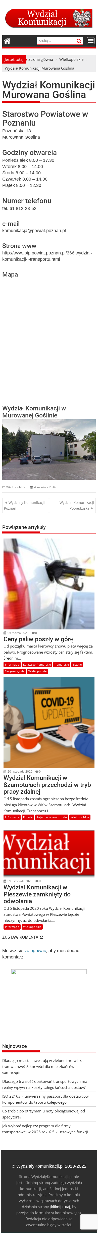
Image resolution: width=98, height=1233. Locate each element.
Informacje (12, 664)
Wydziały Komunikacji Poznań (24, 505)
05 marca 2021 (18, 633)
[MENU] (90, 40)
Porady (28, 817)
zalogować (35, 950)
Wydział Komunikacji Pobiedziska (77, 505)
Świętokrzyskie (14, 671)
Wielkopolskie (15, 487)
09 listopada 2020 (19, 881)
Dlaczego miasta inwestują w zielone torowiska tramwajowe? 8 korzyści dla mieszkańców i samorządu (42, 1066)
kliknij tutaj (60, 1206)
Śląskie (77, 664)
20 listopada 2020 (19, 771)
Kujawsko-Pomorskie (37, 664)
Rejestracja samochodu (52, 817)
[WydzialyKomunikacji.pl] (7, 40)
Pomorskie (62, 664)
